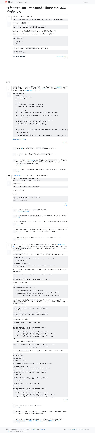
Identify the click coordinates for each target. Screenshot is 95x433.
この (22, 148)
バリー (66, 203)
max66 (18, 155)
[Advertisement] (40, 69)
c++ (14, 56)
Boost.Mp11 (18, 175)
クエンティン (65, 142)
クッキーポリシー (33, 429)
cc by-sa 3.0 (74, 429)
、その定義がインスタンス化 (29, 421)
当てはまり (58, 87)
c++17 (17, 56)
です (58, 421)
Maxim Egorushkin (21, 239)
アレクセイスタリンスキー (62, 56)
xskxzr (43, 88)
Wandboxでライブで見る (19, 139)
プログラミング (19, 2)
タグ (26, 2)
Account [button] (85, 2)
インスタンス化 (30, 160)
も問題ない (52, 421)
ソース (66, 58)
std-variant (22, 56)
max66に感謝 (28, 90)
